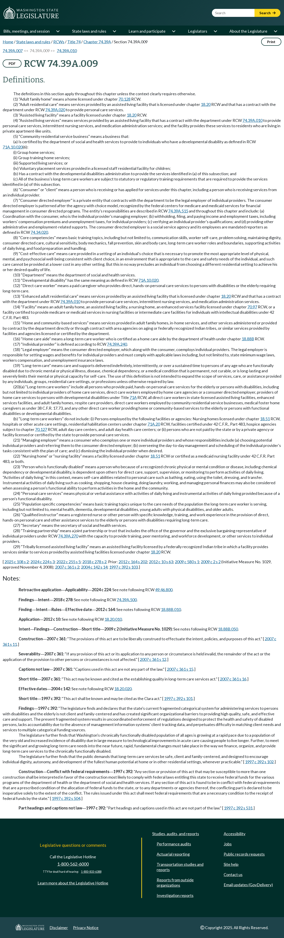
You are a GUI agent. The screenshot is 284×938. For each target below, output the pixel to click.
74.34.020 (39, 232)
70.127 (41, 429)
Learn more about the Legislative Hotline (72, 882)
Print (271, 42)
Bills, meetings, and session (26, 31)
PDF (12, 63)
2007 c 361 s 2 (67, 567)
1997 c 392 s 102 (259, 761)
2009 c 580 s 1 (187, 561)
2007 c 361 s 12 (153, 659)
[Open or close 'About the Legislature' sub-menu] (275, 31)
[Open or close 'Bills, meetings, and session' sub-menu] (57, 31)
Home (8, 41)
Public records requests (244, 854)
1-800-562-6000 (73, 864)
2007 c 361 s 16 (233, 678)
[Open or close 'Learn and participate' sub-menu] (173, 31)
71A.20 (154, 424)
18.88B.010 (171, 609)
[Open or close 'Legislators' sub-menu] (215, 31)
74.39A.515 (178, 210)
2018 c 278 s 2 (94, 561)
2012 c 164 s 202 (132, 561)
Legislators (197, 31)
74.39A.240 (117, 344)
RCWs (58, 41)
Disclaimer (58, 927)
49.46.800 (163, 589)
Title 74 (74, 41)
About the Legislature (248, 31)
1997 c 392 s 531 (238, 807)
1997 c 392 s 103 (123, 567)
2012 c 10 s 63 (161, 561)
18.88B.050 (228, 629)
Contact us (233, 874)
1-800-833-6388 (91, 871)
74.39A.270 (68, 535)
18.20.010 (113, 619)
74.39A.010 (67, 50)
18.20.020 (123, 688)
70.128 (124, 99)
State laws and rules (89, 31)
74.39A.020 (55, 109)
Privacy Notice (86, 927)
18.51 (265, 418)
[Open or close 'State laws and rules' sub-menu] (114, 31)
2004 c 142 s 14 (94, 567)
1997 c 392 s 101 (178, 698)
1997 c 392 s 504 (66, 798)
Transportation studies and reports (180, 867)
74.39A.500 (127, 599)
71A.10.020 (13, 147)
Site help (231, 864)
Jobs (228, 843)
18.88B (248, 338)
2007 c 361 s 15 (180, 669)
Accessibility (234, 833)
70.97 (252, 306)
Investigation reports (175, 895)
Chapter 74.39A (97, 41)
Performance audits (174, 843)
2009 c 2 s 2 (211, 561)
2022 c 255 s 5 (68, 561)
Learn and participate (147, 31)
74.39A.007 (13, 50)
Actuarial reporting (173, 854)
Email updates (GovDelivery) (248, 884)
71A (133, 397)
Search (265, 13)
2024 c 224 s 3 (42, 561)
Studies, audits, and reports (175, 833)
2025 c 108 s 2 (16, 561)
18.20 (206, 104)
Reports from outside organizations (175, 882)
